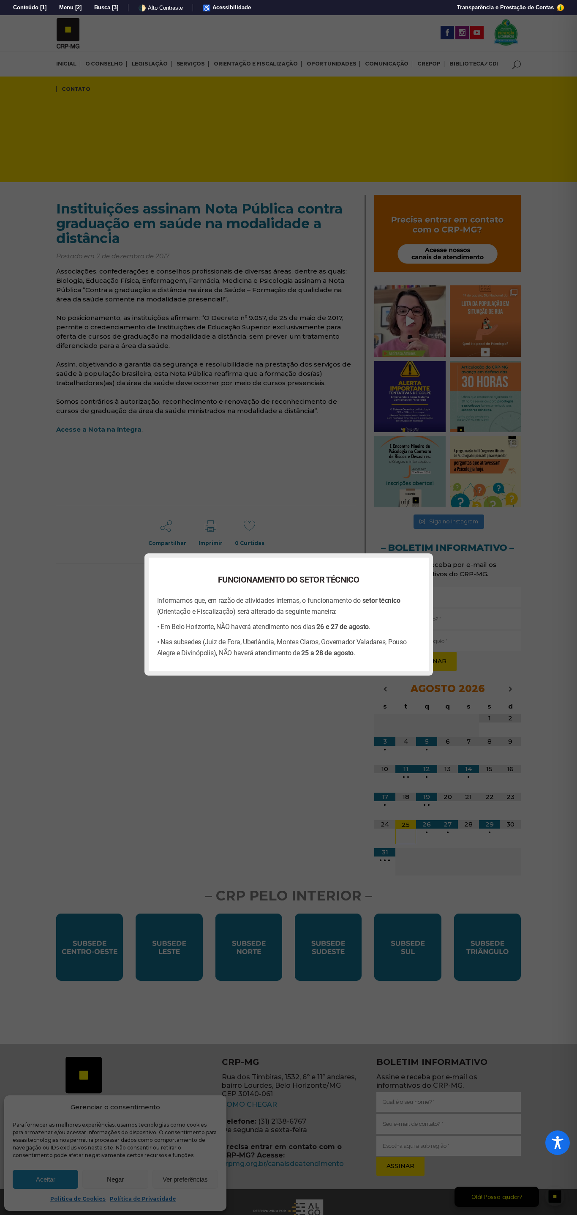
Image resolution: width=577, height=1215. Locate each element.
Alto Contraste (160, 7)
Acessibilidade (227, 7)
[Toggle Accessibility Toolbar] (557, 1143)
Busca (106, 7)
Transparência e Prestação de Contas (506, 7)
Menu (70, 7)
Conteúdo (29, 7)
